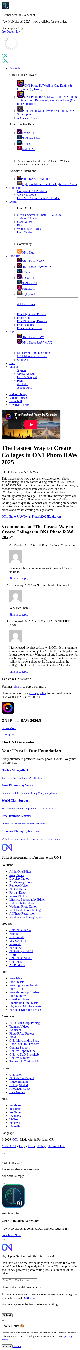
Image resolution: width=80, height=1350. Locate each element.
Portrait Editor (18, 892)
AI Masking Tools (20, 882)
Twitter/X (15, 1115)
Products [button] (14, 68)
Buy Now (8, 734)
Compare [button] (15, 187)
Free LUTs (16, 988)
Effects (13, 933)
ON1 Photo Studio (20, 958)
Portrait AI (15, 947)
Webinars (15, 1030)
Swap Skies (16, 875)
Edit (50, 516)
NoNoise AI (16, 937)
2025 (45, 516)
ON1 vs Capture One (22, 1051)
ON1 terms (29, 1297)
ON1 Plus (15, 961)
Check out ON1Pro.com (24, 1044)
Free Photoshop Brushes (24, 992)
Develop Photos (19, 878)
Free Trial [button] (15, 256)
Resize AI (15, 944)
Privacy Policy (37, 1146)
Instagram (15, 1108)
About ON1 (9, 1146)
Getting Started (18, 1085)
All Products (17, 965)
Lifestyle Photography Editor (27, 899)
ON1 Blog (15, 1074)
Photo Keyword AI (21, 951)
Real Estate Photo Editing (25, 910)
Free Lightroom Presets (23, 985)
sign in (18, 686)
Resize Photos (18, 896)
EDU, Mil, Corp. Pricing (24, 1023)
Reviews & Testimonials (24, 1061)
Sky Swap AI (17, 940)
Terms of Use (56, 1146)
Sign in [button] (13, 366)
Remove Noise (18, 885)
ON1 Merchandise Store (24, 1040)
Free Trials (15, 978)
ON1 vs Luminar (19, 1058)
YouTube (15, 1112)
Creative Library (19, 999)
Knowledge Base (19, 1088)
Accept (7, 1346)
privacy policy (37, 693)
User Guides (17, 1092)
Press (12, 1037)
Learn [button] (13, 201)
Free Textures (17, 995)
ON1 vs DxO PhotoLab (24, 1054)
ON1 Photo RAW (13, 516)
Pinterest (14, 1122)
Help (22, 1146)
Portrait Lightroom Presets (25, 1009)
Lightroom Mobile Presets (25, 1006)
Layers (57, 516)
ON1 (15, 1139)
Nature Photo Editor (21, 903)
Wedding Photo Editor (23, 906)
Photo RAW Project (21, 1033)
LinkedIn (15, 1126)
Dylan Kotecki (33, 516)
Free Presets (16, 981)
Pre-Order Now (11, 31)
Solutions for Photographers (26, 917)
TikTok (13, 1119)
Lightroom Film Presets (23, 1002)
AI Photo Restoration (22, 913)
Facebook (15, 1105)
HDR (12, 954)
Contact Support (19, 1047)
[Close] (8, 62)
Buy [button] (12, 331)
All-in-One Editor (20, 871)
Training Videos (19, 1026)
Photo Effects (17, 889)
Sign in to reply (18, 578)
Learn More (9, 728)
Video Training (18, 1081)
